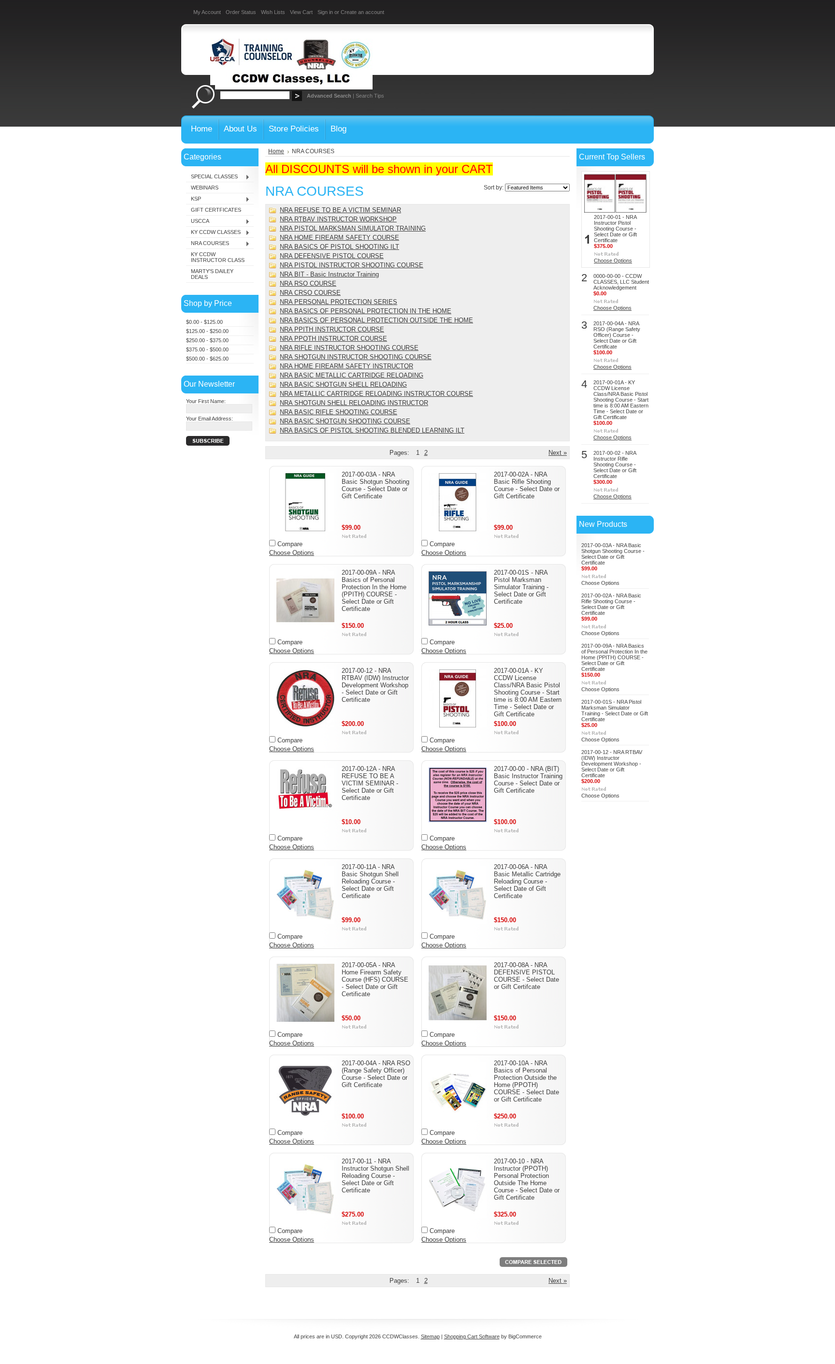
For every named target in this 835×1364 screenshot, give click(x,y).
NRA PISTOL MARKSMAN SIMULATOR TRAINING (353, 228)
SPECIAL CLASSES (212, 177)
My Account (207, 12)
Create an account (362, 12)
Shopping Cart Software (472, 1336)
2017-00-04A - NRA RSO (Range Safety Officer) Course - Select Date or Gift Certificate (376, 1073)
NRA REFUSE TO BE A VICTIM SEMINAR (340, 210)
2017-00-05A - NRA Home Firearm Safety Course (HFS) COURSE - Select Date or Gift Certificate (375, 979)
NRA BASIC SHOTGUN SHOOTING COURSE (345, 421)
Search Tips (370, 96)
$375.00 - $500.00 (207, 349)
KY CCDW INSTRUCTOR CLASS (218, 257)
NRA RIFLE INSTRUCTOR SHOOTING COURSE (349, 347)
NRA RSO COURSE (308, 283)
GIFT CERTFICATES (216, 210)
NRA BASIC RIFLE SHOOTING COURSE (338, 412)
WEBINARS (204, 187)
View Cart (301, 12)
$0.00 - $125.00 (204, 322)
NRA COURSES (207, 243)
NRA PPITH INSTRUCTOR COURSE (332, 329)
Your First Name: (206, 401)
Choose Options (291, 552)
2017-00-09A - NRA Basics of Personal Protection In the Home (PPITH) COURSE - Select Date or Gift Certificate (374, 590)
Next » (557, 452)
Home (276, 151)
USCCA (197, 221)
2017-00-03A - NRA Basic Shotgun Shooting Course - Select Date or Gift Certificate (375, 485)
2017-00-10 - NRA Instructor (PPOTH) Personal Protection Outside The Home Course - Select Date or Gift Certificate (527, 1179)
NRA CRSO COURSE (310, 292)
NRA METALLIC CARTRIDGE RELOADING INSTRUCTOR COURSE (376, 393)
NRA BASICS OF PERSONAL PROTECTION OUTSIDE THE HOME (376, 320)
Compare (289, 544)
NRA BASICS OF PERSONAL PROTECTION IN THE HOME (365, 311)
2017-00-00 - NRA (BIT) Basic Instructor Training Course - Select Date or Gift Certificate (528, 779)
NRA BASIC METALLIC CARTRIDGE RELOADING (351, 375)
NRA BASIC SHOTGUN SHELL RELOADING (343, 384)
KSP (193, 199)
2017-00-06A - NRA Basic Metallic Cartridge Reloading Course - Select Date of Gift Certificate (527, 881)
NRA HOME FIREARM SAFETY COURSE (339, 237)
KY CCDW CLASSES (213, 232)
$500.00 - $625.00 (207, 359)
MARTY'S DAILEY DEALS (212, 274)
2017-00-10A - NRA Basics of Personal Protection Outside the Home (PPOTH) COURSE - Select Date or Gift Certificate (526, 1081)
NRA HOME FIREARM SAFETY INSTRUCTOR (346, 366)
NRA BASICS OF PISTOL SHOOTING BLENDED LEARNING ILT (372, 430)
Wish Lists (273, 12)
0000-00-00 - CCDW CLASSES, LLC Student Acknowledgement (621, 281)
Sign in (325, 12)
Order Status (241, 12)
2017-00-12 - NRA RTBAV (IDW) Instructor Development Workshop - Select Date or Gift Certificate (375, 685)
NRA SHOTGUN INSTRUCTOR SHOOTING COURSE (356, 357)
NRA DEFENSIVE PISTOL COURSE (332, 256)
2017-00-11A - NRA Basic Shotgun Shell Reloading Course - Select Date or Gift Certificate (370, 881)
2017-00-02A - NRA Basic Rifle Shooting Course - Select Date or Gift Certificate (527, 485)
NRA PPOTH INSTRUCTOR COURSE (333, 338)
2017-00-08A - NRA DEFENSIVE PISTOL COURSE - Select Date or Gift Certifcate (526, 975)
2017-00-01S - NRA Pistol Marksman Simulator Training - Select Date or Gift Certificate (521, 587)
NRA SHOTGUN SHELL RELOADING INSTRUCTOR (354, 402)
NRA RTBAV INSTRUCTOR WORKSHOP (338, 219)
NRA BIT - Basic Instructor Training (329, 274)
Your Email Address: (209, 418)
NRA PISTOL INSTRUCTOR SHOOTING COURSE (351, 265)
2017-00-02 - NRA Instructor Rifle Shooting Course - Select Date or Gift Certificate (614, 464)
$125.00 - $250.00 (207, 331)
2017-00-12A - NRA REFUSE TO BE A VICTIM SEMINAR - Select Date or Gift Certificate (370, 783)
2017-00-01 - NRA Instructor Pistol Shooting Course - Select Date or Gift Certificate (615, 228)
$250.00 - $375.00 (207, 340)
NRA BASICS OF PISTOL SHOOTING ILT (339, 246)
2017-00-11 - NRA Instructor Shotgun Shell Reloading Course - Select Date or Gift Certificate (375, 1176)
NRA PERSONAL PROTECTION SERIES (338, 301)
